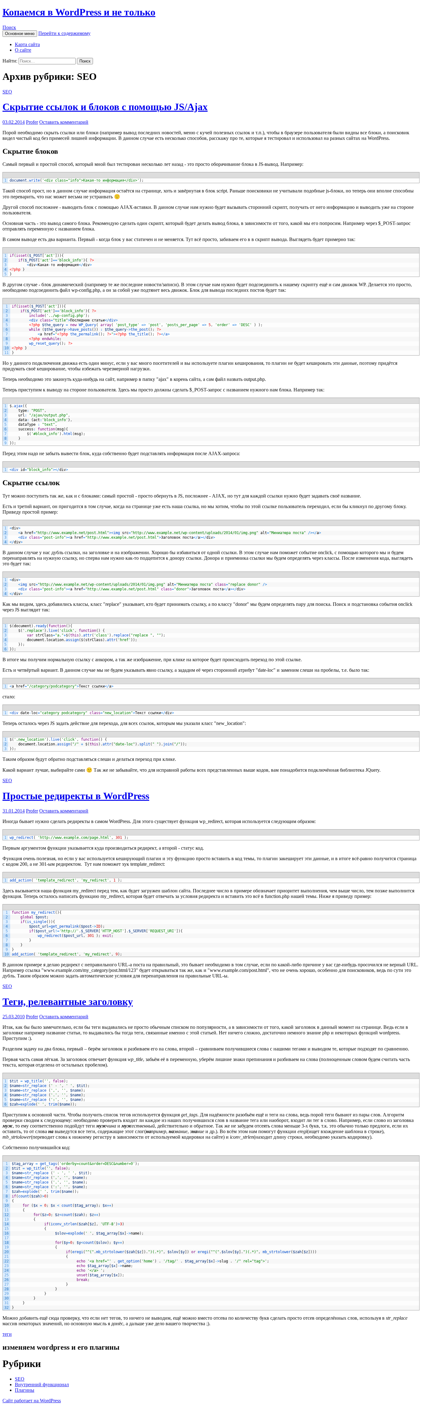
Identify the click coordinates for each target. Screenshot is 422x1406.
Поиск (9, 27)
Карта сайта (27, 44)
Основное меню (20, 33)
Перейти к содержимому (64, 33)
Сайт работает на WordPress (31, 1400)
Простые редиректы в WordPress (75, 795)
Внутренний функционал (42, 1384)
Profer (32, 122)
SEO (7, 91)
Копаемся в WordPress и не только (78, 12)
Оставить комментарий (63, 122)
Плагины (24, 1390)
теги (7, 1334)
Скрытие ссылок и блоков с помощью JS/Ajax (105, 106)
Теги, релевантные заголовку (67, 1001)
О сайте (23, 50)
